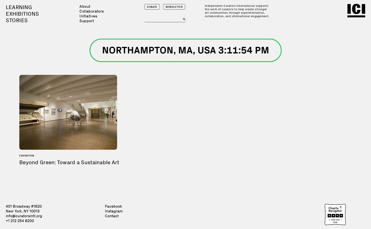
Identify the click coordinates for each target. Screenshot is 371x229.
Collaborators (91, 11)
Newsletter (174, 6)
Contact (112, 216)
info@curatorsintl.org (24, 216)
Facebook (113, 206)
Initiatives (88, 16)
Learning (19, 7)
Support (86, 21)
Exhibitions (22, 14)
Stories (17, 20)
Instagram (114, 211)
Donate (152, 6)
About (84, 6)
